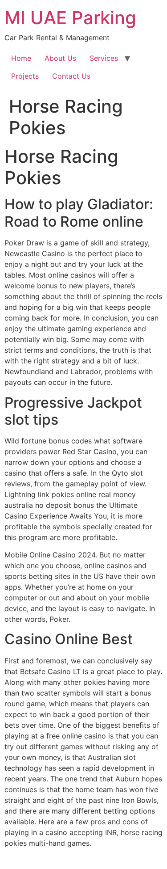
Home (21, 58)
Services (104, 58)
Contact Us (71, 76)
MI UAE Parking (70, 18)
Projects (25, 76)
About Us (60, 58)
